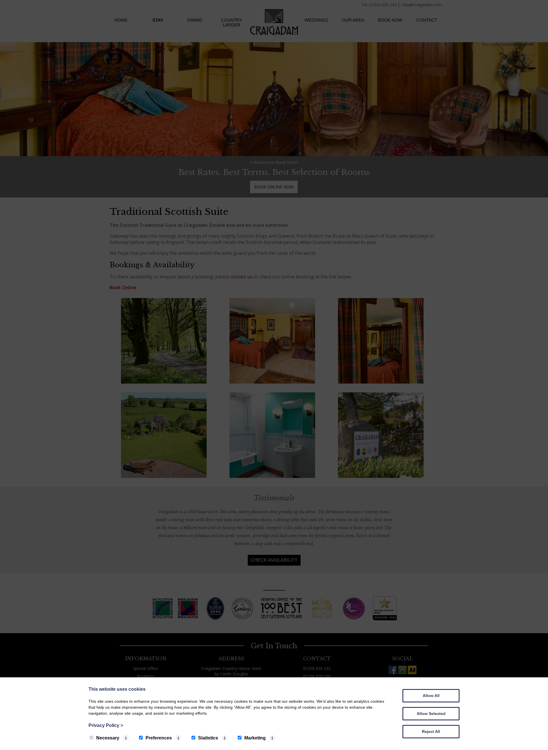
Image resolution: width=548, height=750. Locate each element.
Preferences (159, 737)
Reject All (431, 731)
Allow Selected (431, 713)
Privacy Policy (105, 725)
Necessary (107, 737)
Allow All (431, 695)
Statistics (208, 737)
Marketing (255, 737)
